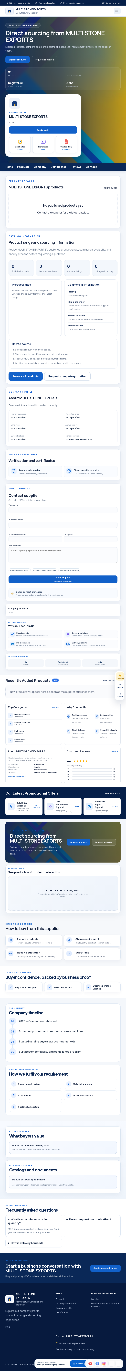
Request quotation (44, 59)
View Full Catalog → (112, 680)
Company (40, 167)
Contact (91, 167)
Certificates (58, 167)
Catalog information (66, 1303)
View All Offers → (113, 793)
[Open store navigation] (117, 11)
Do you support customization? (90, 1219)
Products (23, 167)
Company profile (64, 1307)
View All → (55, 707)
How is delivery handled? (27, 1243)
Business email (16, 519)
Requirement (15, 545)
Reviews (76, 167)
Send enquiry (43, 130)
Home (9, 167)
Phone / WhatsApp (17, 534)
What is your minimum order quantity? (28, 1221)
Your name (13, 505)
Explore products (17, 59)
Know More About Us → (17, 776)
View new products (78, 842)
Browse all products (25, 376)
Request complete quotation (67, 376)
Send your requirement (105, 1268)
